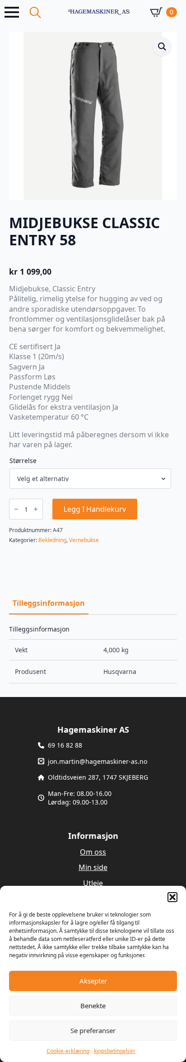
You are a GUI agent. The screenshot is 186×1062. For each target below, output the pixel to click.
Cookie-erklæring (67, 1051)
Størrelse (23, 461)
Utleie (93, 883)
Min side (93, 867)
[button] (172, 897)
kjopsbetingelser (114, 1051)
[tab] (48, 603)
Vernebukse (84, 540)
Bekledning (52, 540)
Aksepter (93, 980)
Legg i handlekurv (95, 509)
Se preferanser (93, 1030)
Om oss (93, 852)
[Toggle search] (35, 12)
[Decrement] (16, 509)
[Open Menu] (12, 12)
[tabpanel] (93, 654)
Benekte (93, 1005)
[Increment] (36, 509)
